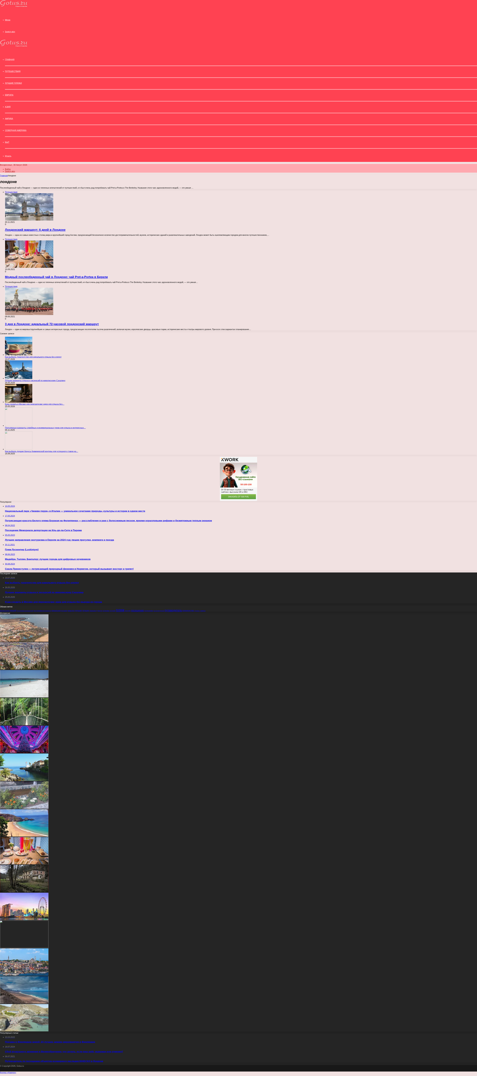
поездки (128, 611)
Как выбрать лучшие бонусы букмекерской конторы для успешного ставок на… (41, 451)
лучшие (78, 611)
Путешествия (12, 71)
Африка (9, 119)
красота (71, 611)
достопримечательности (42, 611)
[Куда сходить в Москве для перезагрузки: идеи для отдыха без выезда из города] (18, 402)
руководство (188, 610)
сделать (197, 611)
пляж (120, 610)
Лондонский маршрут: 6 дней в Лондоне (35, 229)
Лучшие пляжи (13, 83)
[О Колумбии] (24, 669)
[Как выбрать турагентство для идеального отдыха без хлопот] (18, 355)
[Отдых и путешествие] (13, 6)
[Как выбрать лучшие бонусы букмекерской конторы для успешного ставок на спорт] (18, 449)
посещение (137, 610)
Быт (7, 142)
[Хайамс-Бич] (24, 697)
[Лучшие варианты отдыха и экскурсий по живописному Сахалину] (18, 378)
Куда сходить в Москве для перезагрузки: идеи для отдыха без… (34, 404)
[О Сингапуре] (24, 919)
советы (202, 611)
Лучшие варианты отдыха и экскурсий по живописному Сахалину (35, 381)
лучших (85, 611)
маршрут (93, 611)
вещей (13, 610)
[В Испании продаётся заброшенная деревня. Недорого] (24, 891)
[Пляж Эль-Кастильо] (24, 641)
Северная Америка (15, 130)
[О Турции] (24, 975)
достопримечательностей (25, 611)
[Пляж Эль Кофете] (24, 1003)
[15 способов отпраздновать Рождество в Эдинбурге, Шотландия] (24, 752)
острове (112, 611)
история (64, 611)
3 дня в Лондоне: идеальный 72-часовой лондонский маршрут (52, 324)
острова (106, 611)
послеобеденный (159, 611)
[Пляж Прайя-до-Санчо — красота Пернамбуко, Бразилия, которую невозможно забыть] (24, 836)
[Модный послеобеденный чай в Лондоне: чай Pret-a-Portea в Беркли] (24, 864)
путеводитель (173, 610)
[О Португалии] (24, 780)
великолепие (5, 611)
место (99, 611)
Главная (4, 176)
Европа (9, 95)
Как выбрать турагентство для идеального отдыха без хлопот (33, 357)
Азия (8, 107)
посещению (148, 611)
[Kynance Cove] (24, 1031)
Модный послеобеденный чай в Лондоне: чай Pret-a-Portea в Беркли (56, 277)
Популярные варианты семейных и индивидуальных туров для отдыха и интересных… (45, 428)
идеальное (56, 611)
